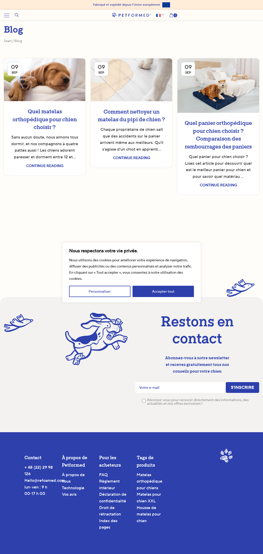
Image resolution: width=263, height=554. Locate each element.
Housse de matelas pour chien (149, 514)
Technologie (73, 488)
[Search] (16, 15)
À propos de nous (73, 478)
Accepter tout (163, 291)
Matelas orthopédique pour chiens (149, 481)
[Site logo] (131, 14)
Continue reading (44, 165)
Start (8, 40)
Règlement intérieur (109, 484)
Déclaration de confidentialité (112, 497)
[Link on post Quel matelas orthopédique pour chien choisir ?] (45, 79)
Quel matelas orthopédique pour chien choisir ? (45, 119)
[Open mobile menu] (6, 15)
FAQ (103, 475)
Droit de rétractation (110, 511)
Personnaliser (100, 291)
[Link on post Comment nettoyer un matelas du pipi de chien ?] (131, 79)
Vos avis (69, 494)
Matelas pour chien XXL (149, 497)
